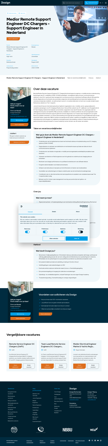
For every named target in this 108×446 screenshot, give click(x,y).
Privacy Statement (42, 441)
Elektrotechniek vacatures (12, 408)
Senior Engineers (37, 405)
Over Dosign (57, 392)
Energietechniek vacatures (12, 392)
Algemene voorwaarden (29, 441)
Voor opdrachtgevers (58, 397)
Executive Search (58, 401)
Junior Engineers (37, 398)
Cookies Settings (52, 441)
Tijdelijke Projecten (35, 413)
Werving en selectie (35, 418)
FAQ (55, 404)
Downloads (71, 440)
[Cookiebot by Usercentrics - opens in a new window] (81, 206)
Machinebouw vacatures (11, 397)
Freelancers (36, 407)
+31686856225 (14, 114)
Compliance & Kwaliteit (57, 411)
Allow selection (53, 238)
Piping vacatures (12, 400)
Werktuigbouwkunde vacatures (13, 404)
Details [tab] (54, 211)
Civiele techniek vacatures (12, 417)
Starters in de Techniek (36, 394)
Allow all (76, 238)
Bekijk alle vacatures (13, 421)
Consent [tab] (30, 212)
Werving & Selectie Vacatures (12, 413)
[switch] (45, 232)
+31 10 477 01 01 (73, 399)
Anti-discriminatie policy (80, 441)
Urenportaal (63, 440)
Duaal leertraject (37, 421)
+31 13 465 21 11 (92, 399)
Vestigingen (57, 394)
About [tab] (77, 211)
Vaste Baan (35, 410)
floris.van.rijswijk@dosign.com (18, 116)
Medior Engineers (35, 401)
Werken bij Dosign (56, 407)
